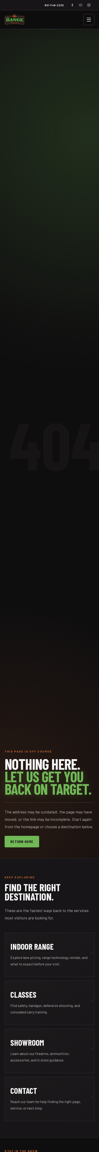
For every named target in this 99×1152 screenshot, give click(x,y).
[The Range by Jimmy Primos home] (14, 19)
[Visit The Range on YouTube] (80, 5)
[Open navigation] (88, 19)
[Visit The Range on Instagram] (89, 5)
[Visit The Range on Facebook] (72, 5)
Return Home (21, 841)
